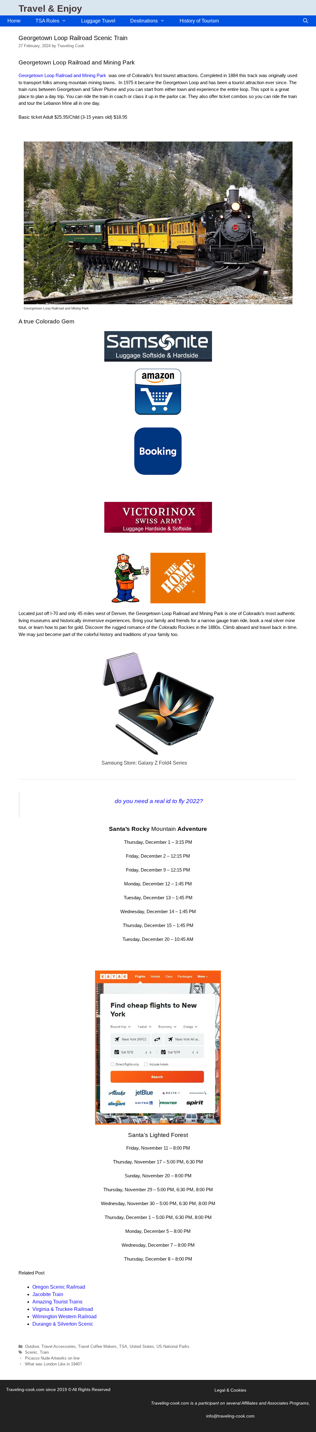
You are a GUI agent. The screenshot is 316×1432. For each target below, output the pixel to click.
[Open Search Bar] (305, 21)
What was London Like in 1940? (53, 1364)
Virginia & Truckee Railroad (62, 1309)
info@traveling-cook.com (230, 1416)
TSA (123, 1346)
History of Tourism (199, 20)
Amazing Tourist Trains (57, 1301)
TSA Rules (47, 20)
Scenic (31, 1352)
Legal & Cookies (230, 1390)
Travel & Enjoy (50, 8)
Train (44, 1352)
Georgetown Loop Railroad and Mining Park (62, 75)
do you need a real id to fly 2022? (159, 801)
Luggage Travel (98, 20)
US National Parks (172, 1346)
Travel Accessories (58, 1346)
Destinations (144, 20)
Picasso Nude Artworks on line (52, 1358)
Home (14, 20)
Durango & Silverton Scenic (62, 1324)
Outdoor (32, 1346)
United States (142, 1346)
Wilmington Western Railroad (64, 1316)
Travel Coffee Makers (97, 1346)
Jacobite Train (47, 1294)
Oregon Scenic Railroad (58, 1287)
